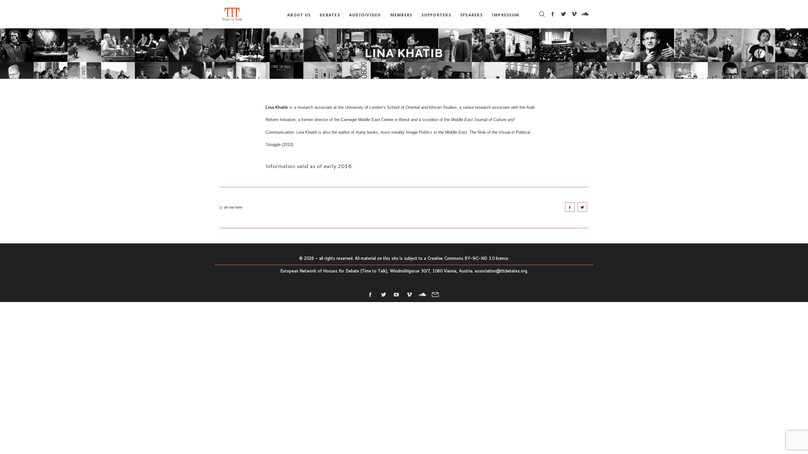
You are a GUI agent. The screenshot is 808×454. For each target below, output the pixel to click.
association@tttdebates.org (501, 271)
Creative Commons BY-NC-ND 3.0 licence (467, 258)
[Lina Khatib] (569, 207)
